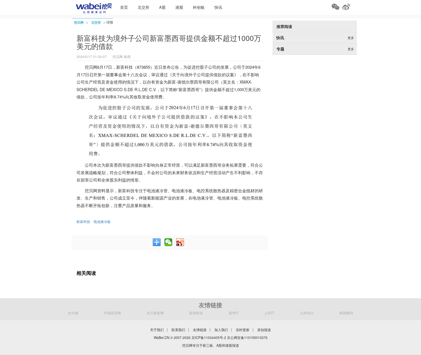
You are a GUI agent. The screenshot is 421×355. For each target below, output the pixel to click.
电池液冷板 (102, 221)
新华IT (234, 312)
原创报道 (264, 329)
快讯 (218, 7)
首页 (124, 7)
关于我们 (157, 329)
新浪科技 (196, 312)
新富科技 (83, 221)
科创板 (199, 7)
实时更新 (242, 329)
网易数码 (346, 312)
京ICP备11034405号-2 (208, 337)
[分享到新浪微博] (180, 242)
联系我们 (178, 329)
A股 (162, 7)
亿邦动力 (307, 312)
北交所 (143, 7)
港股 (179, 7)
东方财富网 (155, 312)
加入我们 (221, 329)
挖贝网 (79, 22)
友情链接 (200, 329)
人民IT (269, 312)
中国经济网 (112, 312)
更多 (351, 37)
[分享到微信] (168, 242)
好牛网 (73, 312)
